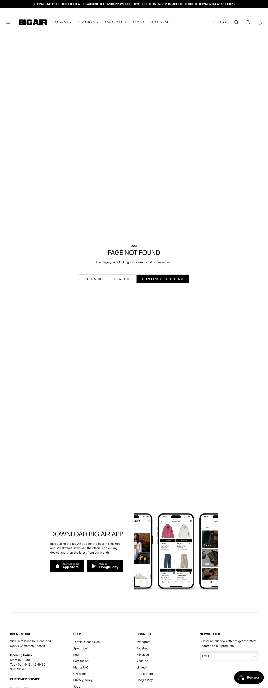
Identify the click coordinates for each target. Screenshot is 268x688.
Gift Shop (160, 22)
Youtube (142, 661)
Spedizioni (80, 648)
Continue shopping (163, 279)
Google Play (145, 680)
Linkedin (142, 667)
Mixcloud (143, 654)
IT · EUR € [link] (220, 22)
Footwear (114, 22)
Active (139, 22)
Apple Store (145, 673)
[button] (8, 22)
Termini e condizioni (86, 642)
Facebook (143, 648)
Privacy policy (83, 680)
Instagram (143, 642)
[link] (248, 22)
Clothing (86, 22)
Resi (76, 654)
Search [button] (122, 279)
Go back (93, 279)
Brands (61, 22)
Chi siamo (79, 673)
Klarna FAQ (81, 667)
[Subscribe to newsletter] (254, 656)
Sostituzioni (81, 661)
